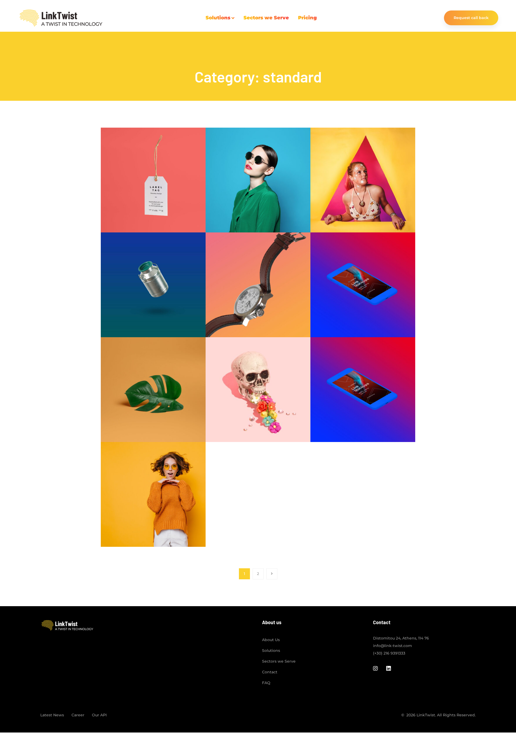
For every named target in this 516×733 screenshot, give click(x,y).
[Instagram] (375, 668)
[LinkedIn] (389, 668)
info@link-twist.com (392, 645)
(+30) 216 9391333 (389, 653)
